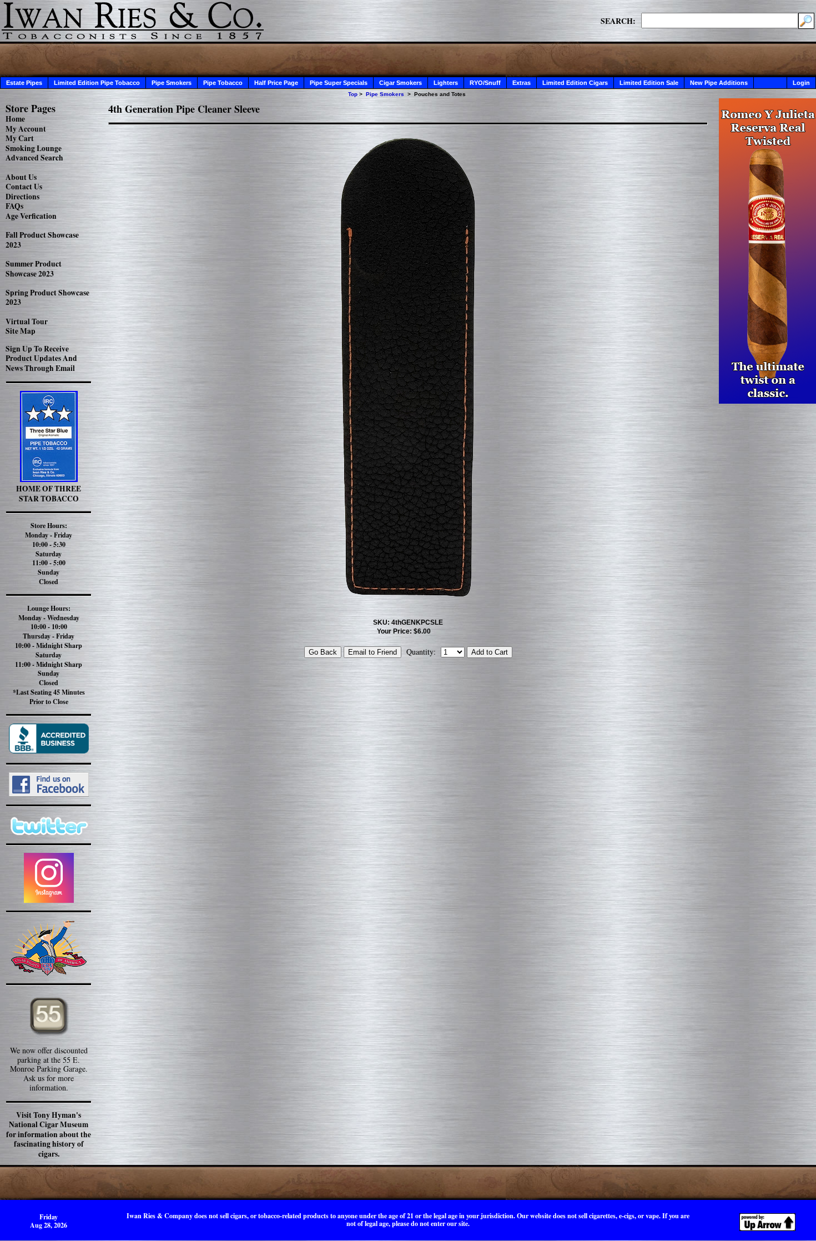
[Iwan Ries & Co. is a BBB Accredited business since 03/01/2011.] (49, 750)
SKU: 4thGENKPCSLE (408, 622)
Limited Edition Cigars (575, 82)
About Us (21, 177)
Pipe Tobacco (223, 82)
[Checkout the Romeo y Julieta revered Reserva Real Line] (767, 400)
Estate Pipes (24, 82)
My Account (26, 128)
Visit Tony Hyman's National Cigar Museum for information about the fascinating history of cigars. (48, 1134)
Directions (22, 196)
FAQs (14, 206)
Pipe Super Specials (338, 82)
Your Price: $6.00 (404, 631)
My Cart (20, 138)
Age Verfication (31, 216)
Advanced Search (34, 157)
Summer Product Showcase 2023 (34, 268)
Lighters (446, 82)
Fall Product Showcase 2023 (42, 239)
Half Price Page (276, 82)
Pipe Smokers (172, 82)
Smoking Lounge (34, 148)
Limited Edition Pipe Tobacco (97, 82)
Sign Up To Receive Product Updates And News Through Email (41, 358)
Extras (521, 82)
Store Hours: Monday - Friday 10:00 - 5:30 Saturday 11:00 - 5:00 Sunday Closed (48, 553)
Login (801, 82)
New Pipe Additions (719, 82)
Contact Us (24, 186)
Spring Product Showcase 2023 (47, 297)
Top (352, 94)
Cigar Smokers (400, 82)
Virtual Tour (27, 321)
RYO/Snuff (485, 82)
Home (15, 118)
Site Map (21, 330)
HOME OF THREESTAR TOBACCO (48, 493)
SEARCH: (618, 20)
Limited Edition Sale (648, 82)
